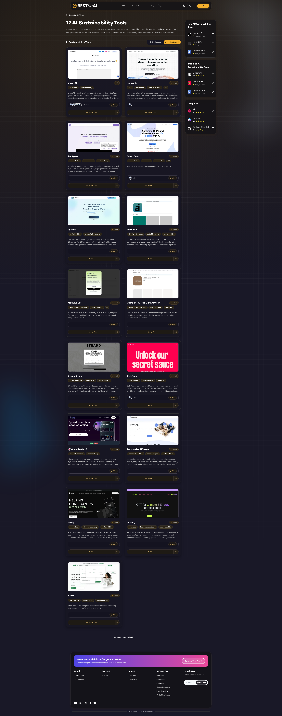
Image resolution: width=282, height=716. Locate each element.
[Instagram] (85, 702)
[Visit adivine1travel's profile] (75, 104)
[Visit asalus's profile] (130, 178)
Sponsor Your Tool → (193, 661)
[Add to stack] (117, 112)
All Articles (133, 679)
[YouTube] (75, 702)
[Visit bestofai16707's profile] (80, 104)
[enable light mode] (184, 6)
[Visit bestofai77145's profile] (73, 104)
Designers (160, 683)
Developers (161, 679)
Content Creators (163, 687)
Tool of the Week (163, 695)
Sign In (191, 6)
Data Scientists (162, 691)
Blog (152, 6)
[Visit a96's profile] (130, 104)
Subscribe (201, 682)
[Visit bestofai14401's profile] (130, 397)
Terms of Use (79, 679)
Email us (105, 675)
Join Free (203, 6)
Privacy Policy (79, 675)
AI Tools (125, 6)
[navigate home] (85, 5)
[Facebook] (95, 702)
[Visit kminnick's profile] (78, 104)
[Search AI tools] (160, 6)
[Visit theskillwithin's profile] (71, 104)
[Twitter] (80, 702)
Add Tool (135, 6)
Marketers (160, 675)
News (145, 6)
